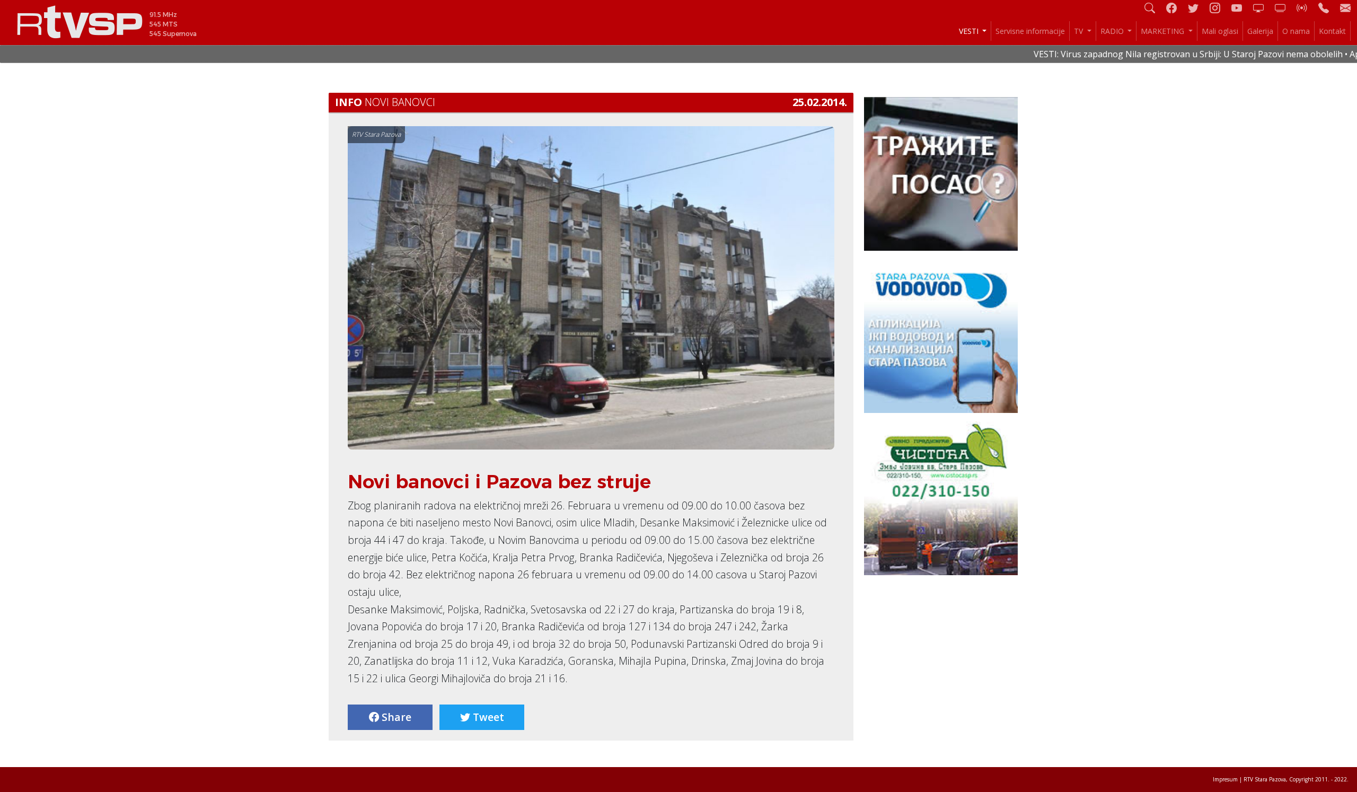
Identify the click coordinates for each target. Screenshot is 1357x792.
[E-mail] (1345, 8)
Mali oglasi (1220, 31)
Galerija (1260, 31)
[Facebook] (1175, 8)
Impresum (1225, 779)
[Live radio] (1306, 8)
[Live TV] (1262, 8)
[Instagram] (1219, 8)
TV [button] (1079, 31)
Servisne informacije (1030, 31)
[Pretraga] (1154, 8)
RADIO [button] (1113, 31)
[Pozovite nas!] (1327, 8)
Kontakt (1332, 31)
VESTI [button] (970, 31)
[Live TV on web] (1284, 8)
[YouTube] (1240, 8)
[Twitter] (1197, 8)
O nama (1296, 31)
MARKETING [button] (1163, 31)
